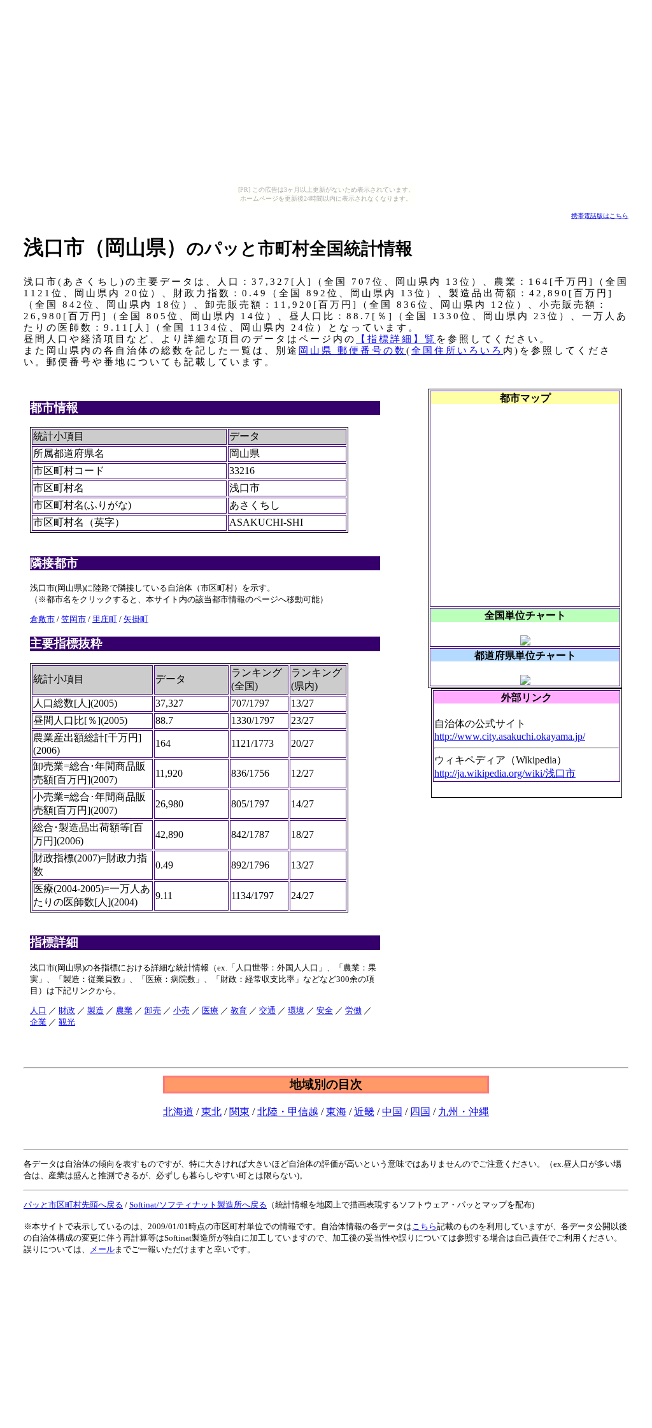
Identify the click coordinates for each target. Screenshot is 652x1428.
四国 (420, 1111)
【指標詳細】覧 (396, 339)
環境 (296, 1010)
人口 (38, 1010)
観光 (67, 1022)
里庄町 (104, 619)
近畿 (364, 1111)
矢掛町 (136, 619)
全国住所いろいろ (457, 350)
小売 (181, 1010)
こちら (424, 1226)
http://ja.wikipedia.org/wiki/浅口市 (505, 773)
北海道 (178, 1111)
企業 (38, 1022)
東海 (336, 1111)
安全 (324, 1010)
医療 (210, 1010)
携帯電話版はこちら (599, 215)
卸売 (153, 1010)
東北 (211, 1111)
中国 (392, 1111)
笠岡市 (73, 619)
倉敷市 (42, 619)
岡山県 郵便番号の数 (352, 350)
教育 (238, 1010)
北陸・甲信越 (287, 1111)
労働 (353, 1010)
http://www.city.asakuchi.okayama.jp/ (509, 736)
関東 (239, 1111)
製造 (95, 1010)
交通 (267, 1010)
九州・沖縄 (463, 1111)
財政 (67, 1010)
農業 (124, 1010)
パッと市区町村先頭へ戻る (73, 1204)
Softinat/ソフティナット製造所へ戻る (198, 1204)
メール (102, 1249)
